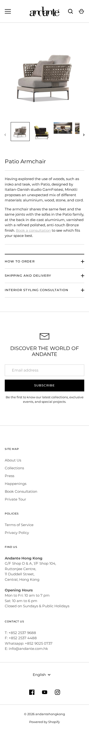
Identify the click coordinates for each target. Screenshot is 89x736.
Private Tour (15, 499)
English (39, 674)
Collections (14, 468)
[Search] (70, 11)
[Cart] (81, 11)
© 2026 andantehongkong (44, 714)
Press (9, 476)
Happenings (15, 483)
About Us (13, 460)
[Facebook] (32, 692)
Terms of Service (19, 525)
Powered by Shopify (44, 722)
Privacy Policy (17, 532)
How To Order (20, 261)
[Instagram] (57, 692)
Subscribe (44, 385)
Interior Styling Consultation (36, 290)
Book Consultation (21, 491)
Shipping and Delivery (28, 275)
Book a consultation (33, 230)
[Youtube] (44, 692)
